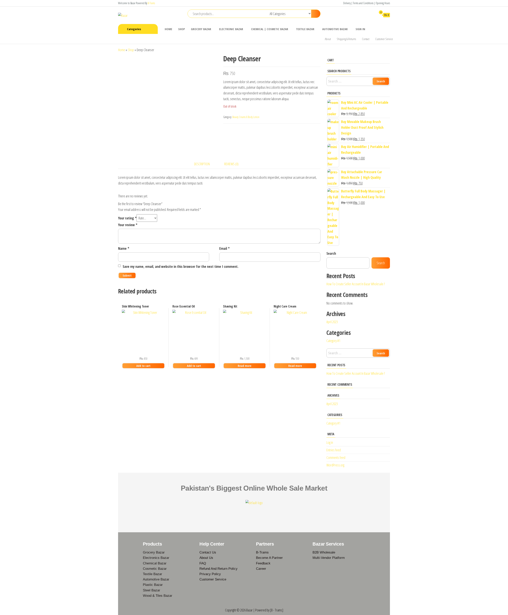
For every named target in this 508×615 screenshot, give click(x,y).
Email (224, 248)
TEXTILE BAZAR (305, 29)
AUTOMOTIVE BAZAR (335, 29)
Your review (127, 224)
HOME (168, 29)
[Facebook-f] (236, 513)
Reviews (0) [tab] (231, 163)
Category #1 (333, 340)
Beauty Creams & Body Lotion (245, 117)
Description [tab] (202, 163)
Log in (329, 442)
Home (121, 49)
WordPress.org (335, 465)
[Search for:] (358, 81)
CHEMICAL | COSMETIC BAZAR (269, 29)
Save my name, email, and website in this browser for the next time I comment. (180, 266)
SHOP (181, 29)
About (328, 39)
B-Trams (151, 3)
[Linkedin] (271, 513)
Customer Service (384, 39)
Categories (134, 29)
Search (331, 253)
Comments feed (335, 457)
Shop (131, 49)
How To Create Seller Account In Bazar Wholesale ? (355, 284)
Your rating (127, 218)
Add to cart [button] (143, 366)
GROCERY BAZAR (201, 29)
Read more (244, 366)
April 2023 (332, 321)
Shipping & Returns (346, 39)
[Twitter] (248, 513)
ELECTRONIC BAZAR (231, 29)
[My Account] (372, 14)
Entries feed (333, 450)
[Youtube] (259, 513)
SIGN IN (360, 29)
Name (123, 248)
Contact (365, 39)
